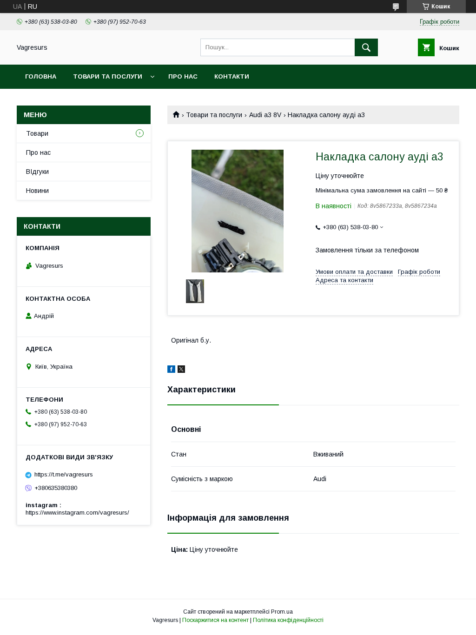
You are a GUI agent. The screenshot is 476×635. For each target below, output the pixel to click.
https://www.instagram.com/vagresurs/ (77, 512)
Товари (37, 133)
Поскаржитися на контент (215, 620)
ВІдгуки (37, 171)
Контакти (231, 76)
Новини (37, 190)
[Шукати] (366, 47)
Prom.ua (282, 612)
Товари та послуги (107, 76)
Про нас (183, 76)
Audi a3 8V (265, 115)
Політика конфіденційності (288, 620)
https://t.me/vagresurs (63, 474)
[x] (181, 370)
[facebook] (171, 370)
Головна (40, 76)
